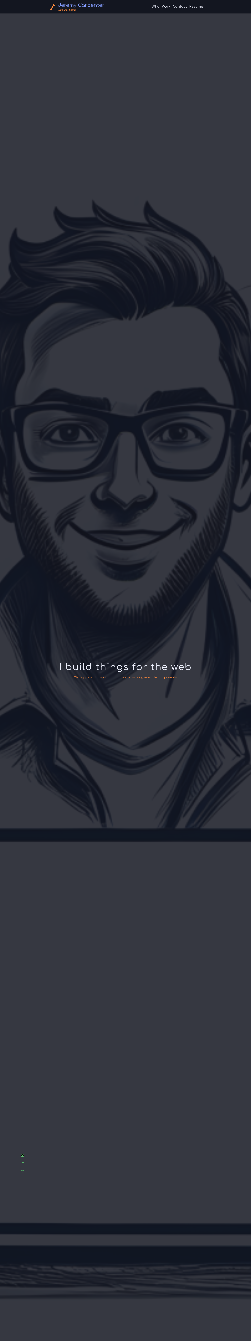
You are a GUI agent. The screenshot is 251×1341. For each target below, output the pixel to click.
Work (166, 7)
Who (155, 7)
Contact (180, 7)
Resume (196, 7)
